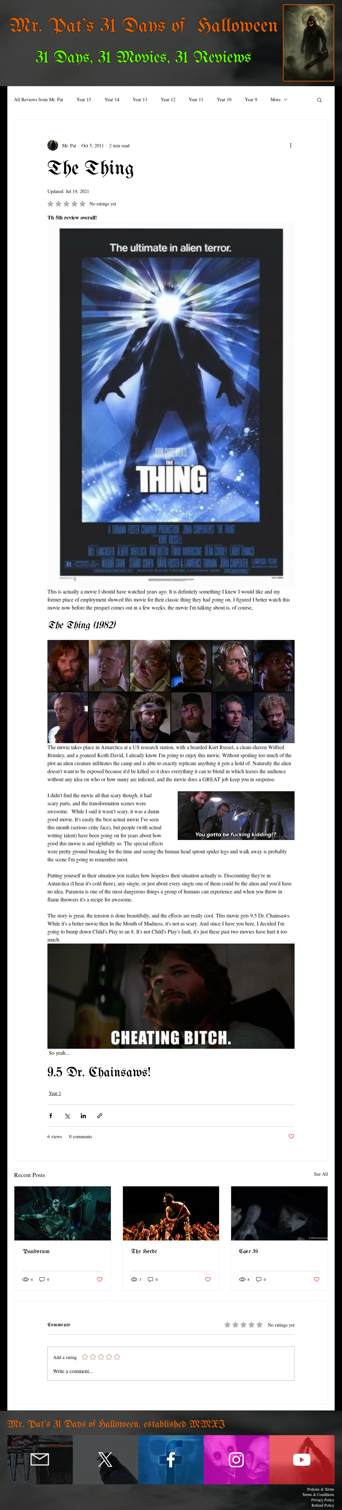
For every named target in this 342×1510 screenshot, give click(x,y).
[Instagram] (236, 1460)
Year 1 (55, 1093)
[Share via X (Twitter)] (67, 1116)
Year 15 (83, 99)
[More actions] (291, 145)
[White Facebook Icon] (171, 1460)
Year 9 (251, 99)
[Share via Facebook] (50, 1116)
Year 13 (140, 99)
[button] (319, 99)
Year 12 (168, 99)
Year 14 (112, 99)
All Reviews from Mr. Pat (38, 99)
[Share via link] (100, 1116)
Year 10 (224, 99)
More (276, 99)
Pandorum (36, 1251)
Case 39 (248, 1251)
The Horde (144, 1251)
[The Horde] (171, 1213)
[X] (105, 1460)
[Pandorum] (62, 1213)
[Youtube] (302, 1460)
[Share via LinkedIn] (83, 1116)
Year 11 (196, 99)
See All (321, 1174)
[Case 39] (279, 1213)
